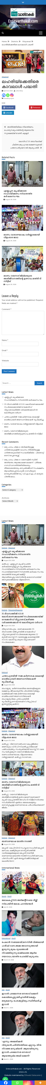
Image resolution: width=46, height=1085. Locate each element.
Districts (4, 548)
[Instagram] (12, 95)
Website (5, 360)
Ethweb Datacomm (32, 1075)
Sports (4, 896)
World (9, 896)
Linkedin (8, 113)
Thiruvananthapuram (15, 610)
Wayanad (5, 77)
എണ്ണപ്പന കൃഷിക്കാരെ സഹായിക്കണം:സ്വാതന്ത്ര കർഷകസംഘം (18, 193)
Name (5, 340)
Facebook (9, 107)
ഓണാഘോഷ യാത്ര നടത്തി (17, 841)
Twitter (22, 107)
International (6, 938)
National (5, 672)
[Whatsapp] (8, 95)
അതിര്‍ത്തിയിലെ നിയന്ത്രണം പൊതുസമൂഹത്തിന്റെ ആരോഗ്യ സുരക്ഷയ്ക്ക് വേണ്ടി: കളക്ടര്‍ (19, 130)
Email (5, 350)
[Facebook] (4, 95)
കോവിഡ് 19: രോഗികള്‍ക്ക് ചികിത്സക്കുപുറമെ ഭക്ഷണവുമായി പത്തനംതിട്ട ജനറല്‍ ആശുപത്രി (26, 144)
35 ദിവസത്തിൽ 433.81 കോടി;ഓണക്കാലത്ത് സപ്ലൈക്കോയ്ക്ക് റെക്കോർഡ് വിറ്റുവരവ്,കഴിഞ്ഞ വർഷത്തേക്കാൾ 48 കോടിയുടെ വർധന (22, 618)
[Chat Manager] (5, 1080)
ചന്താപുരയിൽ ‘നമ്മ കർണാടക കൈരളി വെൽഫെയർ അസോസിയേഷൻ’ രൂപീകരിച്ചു (23, 678)
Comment (6, 309)
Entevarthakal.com (23, 21)
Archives (5, 498)
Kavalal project (9, 98)
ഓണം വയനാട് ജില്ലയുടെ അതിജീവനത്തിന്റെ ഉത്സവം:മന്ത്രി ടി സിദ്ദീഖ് (22, 278)
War (3, 989)
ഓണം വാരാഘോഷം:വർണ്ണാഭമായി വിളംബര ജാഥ (22, 236)
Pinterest (36, 107)
